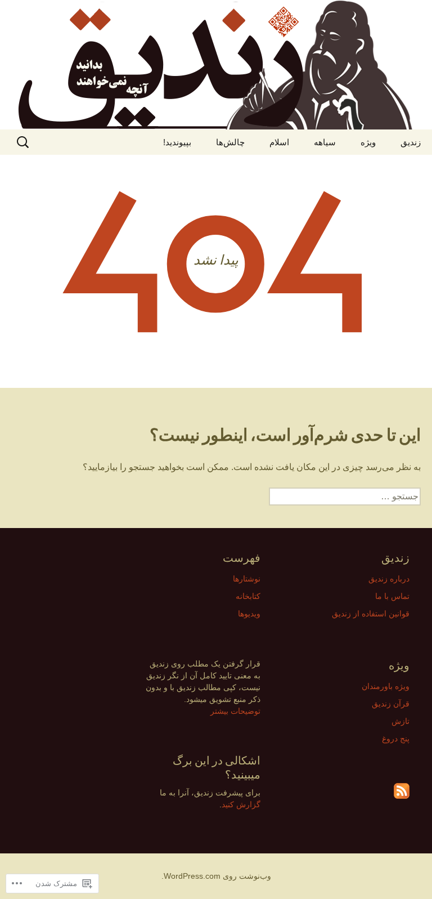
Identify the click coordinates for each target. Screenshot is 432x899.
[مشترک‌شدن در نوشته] (402, 791)
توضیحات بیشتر (235, 710)
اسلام (279, 142)
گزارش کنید (241, 804)
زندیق (410, 142)
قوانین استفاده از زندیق (371, 613)
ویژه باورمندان (386, 686)
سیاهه (325, 142)
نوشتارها (246, 578)
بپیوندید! (177, 142)
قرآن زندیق (391, 703)
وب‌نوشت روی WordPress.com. (216, 875)
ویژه (368, 142)
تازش (401, 721)
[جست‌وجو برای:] (20, 142)
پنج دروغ (396, 738)
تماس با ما (392, 596)
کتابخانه (248, 596)
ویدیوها (249, 613)
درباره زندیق (389, 578)
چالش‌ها (230, 142)
